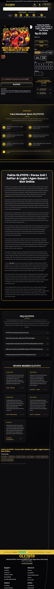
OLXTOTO (16, 84)
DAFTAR (41, 42)
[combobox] (25, 8)
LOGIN (41, 45)
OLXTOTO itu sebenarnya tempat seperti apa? (17, 332)
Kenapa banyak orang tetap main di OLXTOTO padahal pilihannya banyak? (24, 343)
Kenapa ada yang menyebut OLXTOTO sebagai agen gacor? (21, 354)
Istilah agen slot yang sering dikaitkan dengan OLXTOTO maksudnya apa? (24, 349)
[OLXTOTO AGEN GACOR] (27, 18)
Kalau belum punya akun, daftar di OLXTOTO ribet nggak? (20, 338)
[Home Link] (10, 5)
